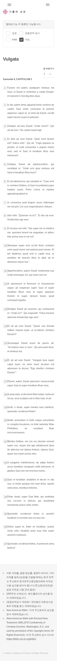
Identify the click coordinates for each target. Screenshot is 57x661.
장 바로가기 (48, 68)
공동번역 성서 (32, 33)
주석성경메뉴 (9, 4)
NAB (14, 39)
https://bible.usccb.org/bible (21, 639)
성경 (14, 33)
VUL (27, 39)
